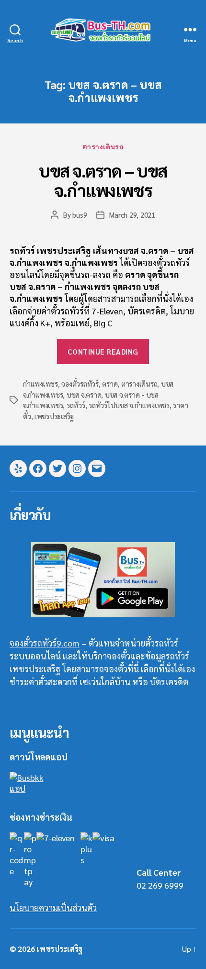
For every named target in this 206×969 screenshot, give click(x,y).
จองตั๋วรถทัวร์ (79, 383)
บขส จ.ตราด (84, 394)
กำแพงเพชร (40, 383)
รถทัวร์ (76, 405)
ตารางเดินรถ (103, 147)
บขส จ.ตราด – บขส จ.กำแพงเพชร (103, 180)
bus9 (79, 214)
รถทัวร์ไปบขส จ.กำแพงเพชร (129, 405)
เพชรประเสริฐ (54, 416)
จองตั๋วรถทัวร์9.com (45, 642)
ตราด (109, 383)
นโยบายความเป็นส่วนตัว (53, 907)
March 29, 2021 (132, 214)
